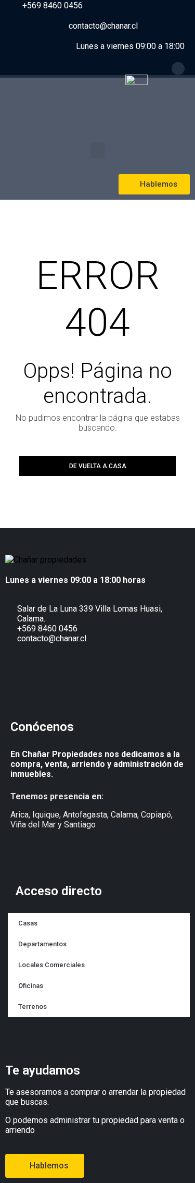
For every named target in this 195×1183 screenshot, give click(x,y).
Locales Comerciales (51, 965)
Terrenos (32, 1006)
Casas (27, 923)
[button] (97, 150)
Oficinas (30, 986)
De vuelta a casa (97, 466)
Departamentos (42, 944)
